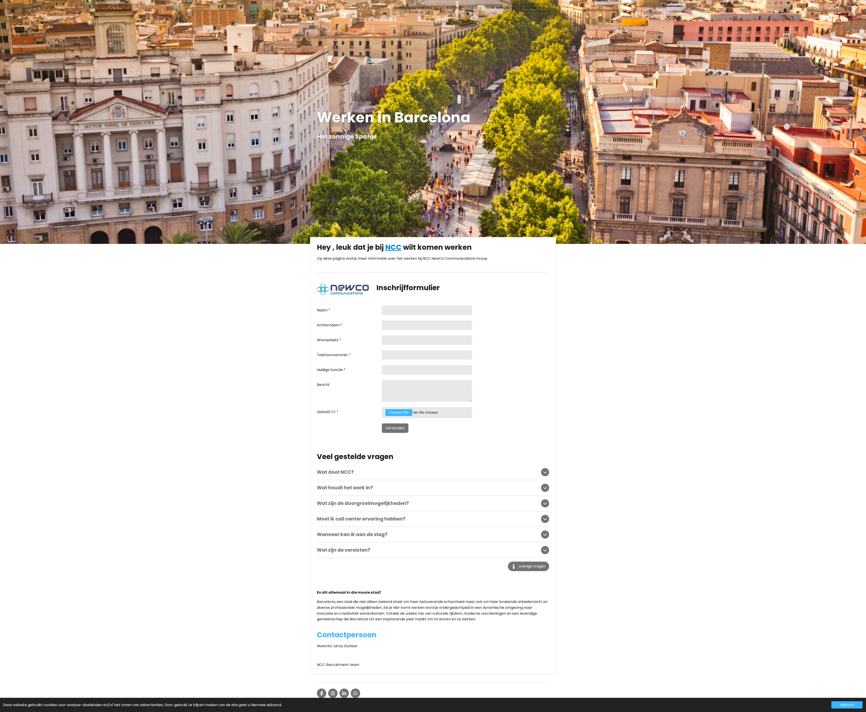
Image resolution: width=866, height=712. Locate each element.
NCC (393, 247)
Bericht (323, 384)
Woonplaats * (329, 340)
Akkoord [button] (847, 705)
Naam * (323, 310)
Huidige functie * (331, 369)
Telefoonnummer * (334, 354)
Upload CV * (327, 411)
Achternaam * (329, 325)
